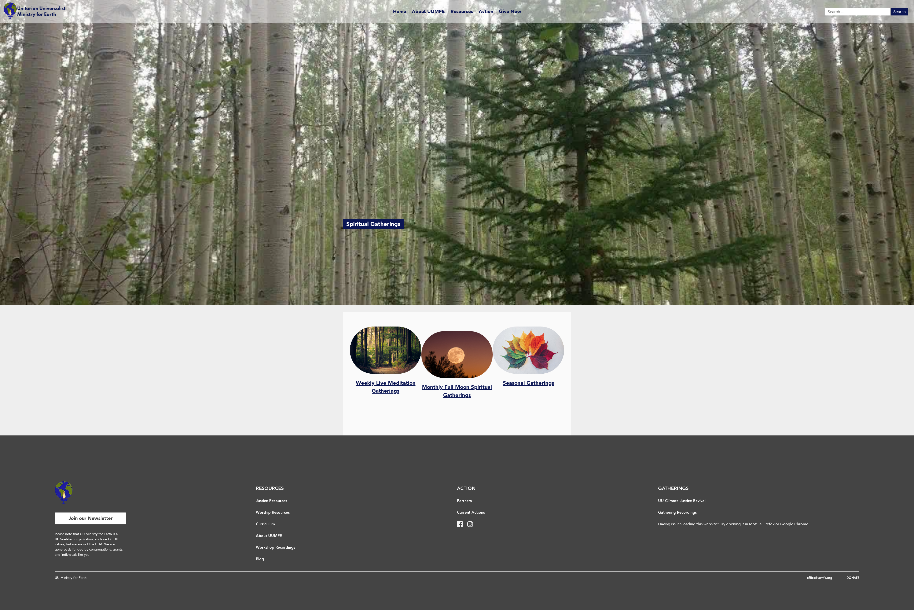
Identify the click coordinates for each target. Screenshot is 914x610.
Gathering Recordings (677, 513)
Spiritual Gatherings (373, 224)
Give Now (510, 11)
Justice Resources (271, 501)
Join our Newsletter (91, 518)
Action (486, 11)
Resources (462, 11)
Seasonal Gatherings (528, 383)
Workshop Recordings (275, 548)
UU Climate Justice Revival (681, 501)
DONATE (852, 578)
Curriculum (265, 524)
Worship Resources (273, 513)
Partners (464, 501)
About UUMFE (428, 11)
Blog (260, 559)
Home (399, 11)
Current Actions (471, 513)
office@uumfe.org (819, 578)
